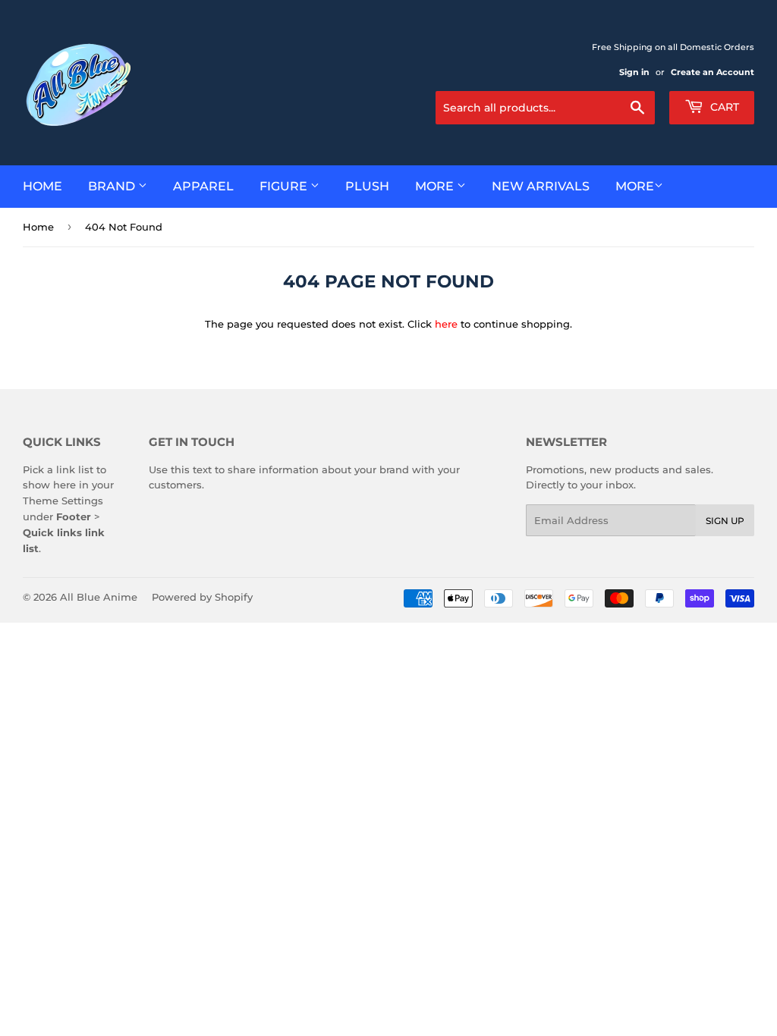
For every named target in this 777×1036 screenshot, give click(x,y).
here (446, 324)
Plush (367, 186)
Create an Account (712, 72)
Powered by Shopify (202, 597)
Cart (723, 107)
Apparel (203, 186)
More (436, 186)
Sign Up (725, 520)
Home (42, 186)
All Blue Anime (98, 597)
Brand (113, 186)
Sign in (634, 72)
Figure (285, 186)
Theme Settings (63, 500)
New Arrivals (541, 186)
